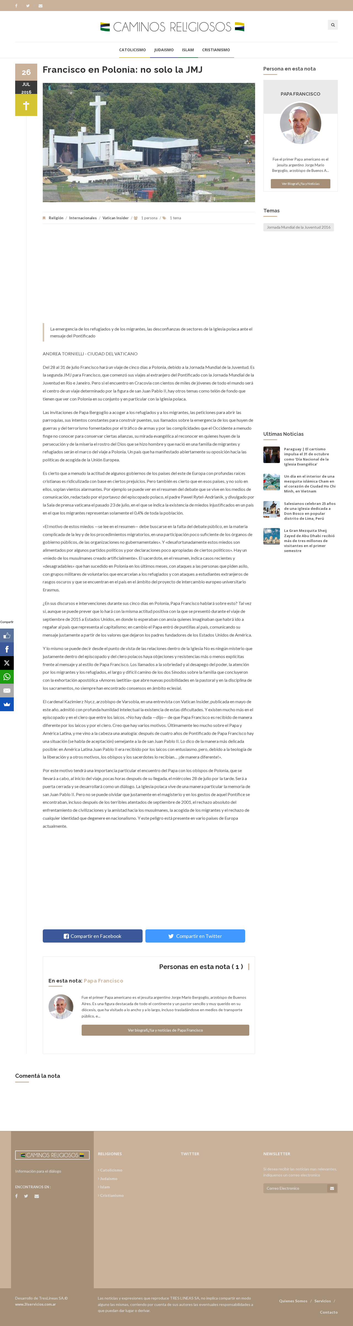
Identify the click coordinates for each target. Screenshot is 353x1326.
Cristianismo (216, 49)
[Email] (7, 690)
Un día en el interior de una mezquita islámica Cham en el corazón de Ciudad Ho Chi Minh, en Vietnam (310, 484)
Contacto (329, 1312)
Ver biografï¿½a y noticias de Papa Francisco (165, 1030)
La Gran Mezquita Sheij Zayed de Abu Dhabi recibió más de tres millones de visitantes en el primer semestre (309, 540)
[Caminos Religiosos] (176, 26)
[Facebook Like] (7, 635)
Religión (56, 218)
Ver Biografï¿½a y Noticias (301, 184)
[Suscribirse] (332, 1188)
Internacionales (83, 218)
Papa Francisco (103, 981)
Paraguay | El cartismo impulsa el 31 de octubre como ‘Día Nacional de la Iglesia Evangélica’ (306, 456)
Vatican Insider (116, 218)
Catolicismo (132, 49)
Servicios (322, 1300)
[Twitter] (30, 6)
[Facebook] (19, 6)
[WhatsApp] (7, 677)
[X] (7, 663)
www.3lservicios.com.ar (35, 1304)
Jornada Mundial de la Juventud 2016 (298, 227)
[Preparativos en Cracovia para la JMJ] (149, 142)
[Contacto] (40, 6)
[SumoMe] (7, 704)
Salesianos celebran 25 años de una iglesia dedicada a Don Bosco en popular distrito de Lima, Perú (310, 511)
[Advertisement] (149, 276)
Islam (188, 49)
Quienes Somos (293, 1300)
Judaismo (164, 49)
